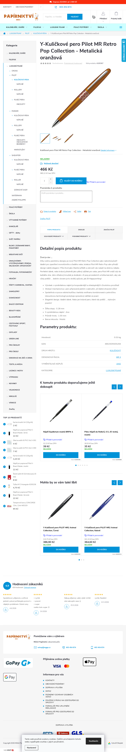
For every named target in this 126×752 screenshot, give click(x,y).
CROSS (15, 71)
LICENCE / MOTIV (16, 371)
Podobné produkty (80, 236)
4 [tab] (82, 465)
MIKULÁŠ (13, 396)
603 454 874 (71, 647)
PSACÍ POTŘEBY (16, 207)
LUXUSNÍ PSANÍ (15, 66)
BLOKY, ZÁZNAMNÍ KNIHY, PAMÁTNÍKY (19, 246)
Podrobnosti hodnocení (73, 63)
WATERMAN (17, 195)
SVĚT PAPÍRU (14, 239)
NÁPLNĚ (20, 84)
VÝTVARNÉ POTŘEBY (18, 220)
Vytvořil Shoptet (117, 743)
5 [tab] (84, 465)
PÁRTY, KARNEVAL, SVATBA (20, 285)
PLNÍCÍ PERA (19, 100)
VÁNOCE (12, 403)
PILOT (14, 75)
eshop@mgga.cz (44, 647)
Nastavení (31, 747)
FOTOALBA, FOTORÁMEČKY (20, 272)
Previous (114, 386)
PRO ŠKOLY (14, 351)
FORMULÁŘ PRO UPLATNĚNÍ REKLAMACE (57, 707)
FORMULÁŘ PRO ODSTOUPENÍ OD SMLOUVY (60, 713)
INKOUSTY (21, 104)
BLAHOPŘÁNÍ (14, 317)
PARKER (15, 111)
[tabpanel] (60, 427)
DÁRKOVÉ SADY (20, 190)
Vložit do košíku (73, 180)
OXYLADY (13, 332)
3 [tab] (80, 465)
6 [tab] (87, 465)
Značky (12, 409)
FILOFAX (12, 59)
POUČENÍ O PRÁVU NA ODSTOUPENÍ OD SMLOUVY (62, 701)
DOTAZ (48, 691)
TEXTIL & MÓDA (15, 364)
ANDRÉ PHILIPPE (19, 200)
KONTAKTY (7, 7)
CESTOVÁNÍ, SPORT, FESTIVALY (17, 324)
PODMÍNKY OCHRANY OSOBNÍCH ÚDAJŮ (59, 696)
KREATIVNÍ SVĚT (16, 254)
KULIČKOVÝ (115, 350)
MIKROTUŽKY (19, 150)
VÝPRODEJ (13, 377)
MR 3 (118, 357)
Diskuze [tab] (81, 230)
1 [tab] (76, 465)
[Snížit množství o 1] (51, 182)
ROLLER (17, 180)
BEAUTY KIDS (14, 310)
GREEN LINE (14, 339)
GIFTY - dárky (14, 233)
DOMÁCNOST (14, 298)
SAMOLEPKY (14, 291)
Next (120, 386)
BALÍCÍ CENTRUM (16, 304)
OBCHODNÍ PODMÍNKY (24, 7)
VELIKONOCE (14, 390)
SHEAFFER (16, 155)
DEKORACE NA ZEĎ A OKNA (20, 358)
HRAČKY (12, 278)
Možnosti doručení (51, 163)
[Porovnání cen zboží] (8, 750)
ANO (118, 364)
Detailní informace (107, 150)
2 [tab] (78, 465)
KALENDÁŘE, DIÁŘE (17, 53)
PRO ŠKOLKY (14, 345)
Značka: (45, 219)
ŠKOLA (12, 213)
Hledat (75, 16)
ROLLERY (18, 90)
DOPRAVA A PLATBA (54, 687)
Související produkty (52, 236)
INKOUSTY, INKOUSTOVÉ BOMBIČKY (22, 142)
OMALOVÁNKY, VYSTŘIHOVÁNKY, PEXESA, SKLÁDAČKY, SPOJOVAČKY (20, 263)
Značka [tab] (109, 230)
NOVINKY (13, 383)
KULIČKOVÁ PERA (21, 80)
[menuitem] (17, 27)
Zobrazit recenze (30, 587)
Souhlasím (93, 741)
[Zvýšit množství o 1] (51, 179)
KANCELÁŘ (13, 226)
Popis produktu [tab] (53, 230)
